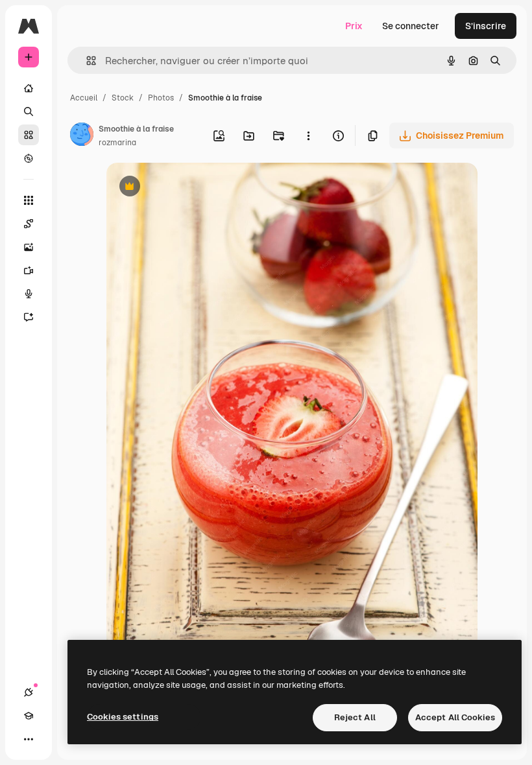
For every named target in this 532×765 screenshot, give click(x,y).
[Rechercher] (28, 111)
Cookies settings (122, 716)
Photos (161, 98)
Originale (192, 188)
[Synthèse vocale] (28, 293)
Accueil (83, 98)
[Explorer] (28, 158)
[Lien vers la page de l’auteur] (81, 136)
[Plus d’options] (308, 135)
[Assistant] (28, 317)
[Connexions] (28, 692)
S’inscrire (485, 26)
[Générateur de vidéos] (28, 270)
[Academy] (28, 715)
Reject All (355, 717)
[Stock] (28, 134)
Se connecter (410, 26)
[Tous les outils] (28, 200)
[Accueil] (28, 88)
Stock (123, 98)
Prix (354, 26)
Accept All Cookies (455, 717)
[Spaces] (28, 223)
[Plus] (28, 739)
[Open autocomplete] (86, 60)
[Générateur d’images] (28, 247)
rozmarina (117, 142)
